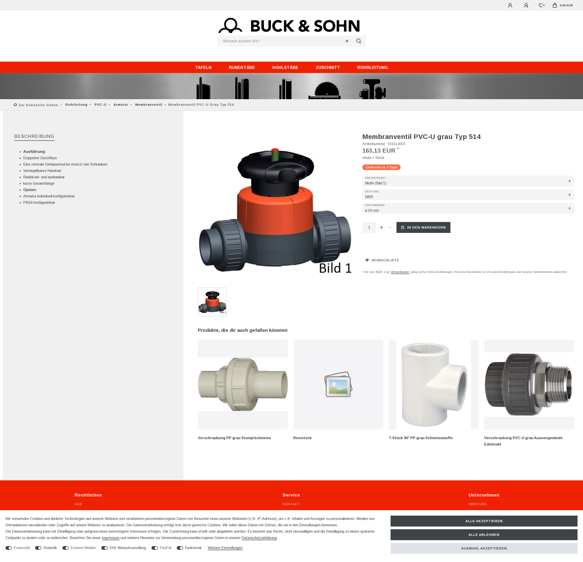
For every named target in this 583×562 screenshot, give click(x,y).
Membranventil (148, 104)
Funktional (193, 548)
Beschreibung (34, 136)
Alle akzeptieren (484, 521)
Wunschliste (385, 260)
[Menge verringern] (390, 227)
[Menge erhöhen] (381, 227)
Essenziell (22, 548)
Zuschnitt (328, 67)
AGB (78, 504)
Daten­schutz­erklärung (259, 538)
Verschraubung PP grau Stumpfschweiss (234, 438)
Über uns (478, 504)
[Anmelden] (510, 5)
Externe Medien (83, 548)
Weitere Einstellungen (225, 548)
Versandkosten (400, 272)
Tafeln (203, 67)
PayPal (165, 548)
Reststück (302, 438)
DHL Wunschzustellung (128, 548)
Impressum (111, 538)
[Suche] (359, 41)
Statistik (50, 548)
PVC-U (100, 104)
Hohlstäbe (285, 67)
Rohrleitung (372, 67)
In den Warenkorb (426, 227)
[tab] (34, 136)
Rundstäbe (242, 67)
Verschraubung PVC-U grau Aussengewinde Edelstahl (523, 441)
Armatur (120, 104)
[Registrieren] (526, 5)
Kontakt (291, 504)
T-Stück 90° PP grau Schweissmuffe (421, 438)
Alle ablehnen (483, 535)
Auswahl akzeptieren (484, 548)
